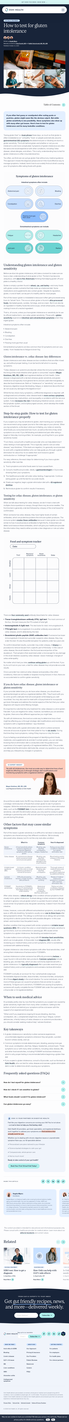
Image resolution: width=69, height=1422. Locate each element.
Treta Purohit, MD (21, 43)
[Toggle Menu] (63, 10)
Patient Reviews (32, 1360)
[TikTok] (59, 1334)
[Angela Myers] (5, 37)
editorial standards (27, 1233)
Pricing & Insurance (33, 1352)
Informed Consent (25, 1403)
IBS (5, 1364)
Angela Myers (13, 41)
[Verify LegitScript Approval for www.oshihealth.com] (63, 1334)
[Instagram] (49, 1334)
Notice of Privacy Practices (39, 1403)
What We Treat (10, 1344)
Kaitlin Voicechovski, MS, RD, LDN (38, 43)
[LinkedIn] (54, 1334)
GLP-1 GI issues (9, 1360)
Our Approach (31, 1348)
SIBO (5, 1371)
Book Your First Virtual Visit (24, 1166)
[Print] (58, 1181)
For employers (54, 1352)
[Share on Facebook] (43, 1181)
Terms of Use (15, 1403)
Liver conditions (9, 1368)
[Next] (63, 1242)
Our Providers (31, 1356)
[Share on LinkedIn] (53, 1181)
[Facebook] (44, 1334)
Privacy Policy (7, 1403)
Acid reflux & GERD (10, 1348)
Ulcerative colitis (9, 1375)
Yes (48, 1419)
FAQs (28, 1371)
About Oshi (31, 1344)
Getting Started (56, 1344)
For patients (54, 1348)
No (53, 1419)
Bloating (6, 1352)
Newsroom (30, 1364)
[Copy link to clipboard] (63, 1181)
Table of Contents (52, 105)
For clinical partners (56, 1360)
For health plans (55, 1356)
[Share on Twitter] (48, 1181)
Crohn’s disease (9, 1356)
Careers (29, 1368)
